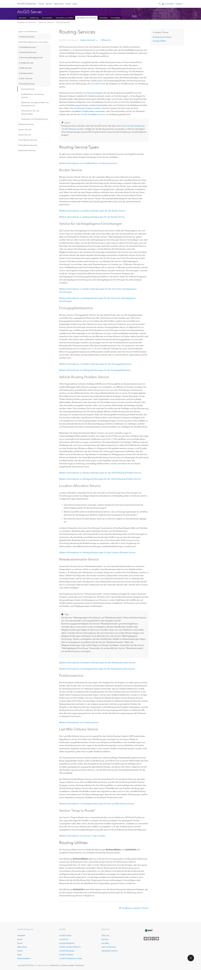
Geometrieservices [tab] (28, 52)
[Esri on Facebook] (149, 938)
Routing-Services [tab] (27, 84)
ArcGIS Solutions (66, 954)
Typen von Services (46, 22)
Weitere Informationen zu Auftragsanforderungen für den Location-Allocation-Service (97, 552)
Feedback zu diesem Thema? (135, 908)
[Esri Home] (148, 930)
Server (20, 943)
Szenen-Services (24, 129)
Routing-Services (63, 22)
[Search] (160, 3)
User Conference (109, 947)
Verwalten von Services (86, 18)
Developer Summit (109, 951)
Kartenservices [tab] (26, 73)
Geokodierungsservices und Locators (33, 42)
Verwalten (103, 18)
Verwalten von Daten (64, 18)
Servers (49, 4)
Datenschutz (54, 965)
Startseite (22, 18)
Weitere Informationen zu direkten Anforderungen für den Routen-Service (92, 211)
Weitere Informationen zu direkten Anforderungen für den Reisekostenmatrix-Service (97, 662)
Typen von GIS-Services (27, 31)
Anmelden (169, 4)
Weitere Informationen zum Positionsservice (78, 722)
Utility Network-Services (27, 145)
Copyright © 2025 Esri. (25, 965)
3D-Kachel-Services (26, 124)
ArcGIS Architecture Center (70, 958)
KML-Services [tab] (26, 68)
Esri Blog (105, 943)
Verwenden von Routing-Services (34, 119)
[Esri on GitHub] (153, 938)
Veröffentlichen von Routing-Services (32, 95)
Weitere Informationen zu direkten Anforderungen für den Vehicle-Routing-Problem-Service (100, 473)
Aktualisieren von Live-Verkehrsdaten (30, 112)
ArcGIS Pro (63, 939)
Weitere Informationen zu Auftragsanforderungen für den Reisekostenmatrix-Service (97, 669)
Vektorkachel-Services (27, 150)
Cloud (68, 4)
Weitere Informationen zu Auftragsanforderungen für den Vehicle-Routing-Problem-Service (100, 479)
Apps (75, 4)
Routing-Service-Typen (162, 37)
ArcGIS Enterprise (26, 3)
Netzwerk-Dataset (95, 93)
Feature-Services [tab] (27, 37)
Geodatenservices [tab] (28, 47)
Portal (41, 4)
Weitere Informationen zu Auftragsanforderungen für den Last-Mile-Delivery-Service (96, 803)
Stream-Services (24, 135)
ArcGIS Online (65, 935)
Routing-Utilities (159, 41)
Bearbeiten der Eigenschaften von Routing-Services (35, 104)
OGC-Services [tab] (26, 78)
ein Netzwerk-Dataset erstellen (87, 108)
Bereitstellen (47, 18)
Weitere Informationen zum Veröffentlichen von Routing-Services (88, 163)
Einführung (34, 18)
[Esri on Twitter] (145, 938)
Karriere (105, 939)
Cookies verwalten (67, 965)
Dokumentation (23, 958)
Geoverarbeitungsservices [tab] (31, 57)
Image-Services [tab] (26, 63)
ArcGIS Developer (67, 951)
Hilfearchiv (106, 40)
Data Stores (59, 4)
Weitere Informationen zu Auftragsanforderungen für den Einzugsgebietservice (95, 370)
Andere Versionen (87, 40)
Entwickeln (115, 18)
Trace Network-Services (27, 140)
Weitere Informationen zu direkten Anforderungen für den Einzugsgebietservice (95, 364)
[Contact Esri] (157, 938)
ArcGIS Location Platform (70, 947)
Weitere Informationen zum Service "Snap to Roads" (82, 836)
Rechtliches (79, 965)
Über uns (105, 935)
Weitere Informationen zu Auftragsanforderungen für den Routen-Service (92, 217)
